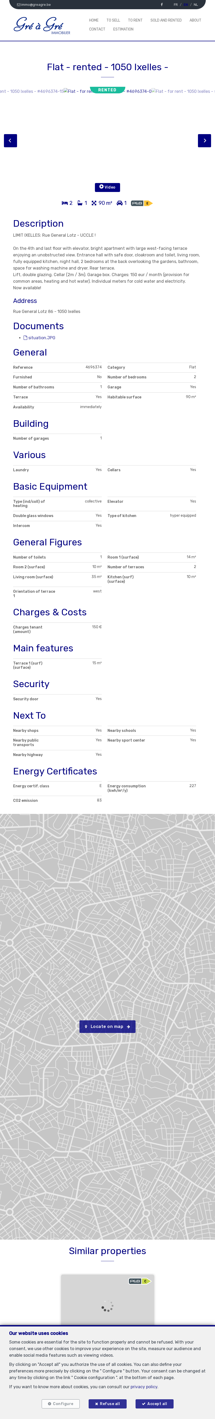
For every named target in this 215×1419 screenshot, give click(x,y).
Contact (97, 29)
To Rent (135, 20)
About (195, 20)
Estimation (123, 29)
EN (186, 5)
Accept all (157, 1404)
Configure (63, 1404)
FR (176, 5)
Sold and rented (166, 20)
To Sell (113, 20)
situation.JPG (41, 337)
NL (196, 5)
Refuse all (110, 1404)
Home (94, 20)
